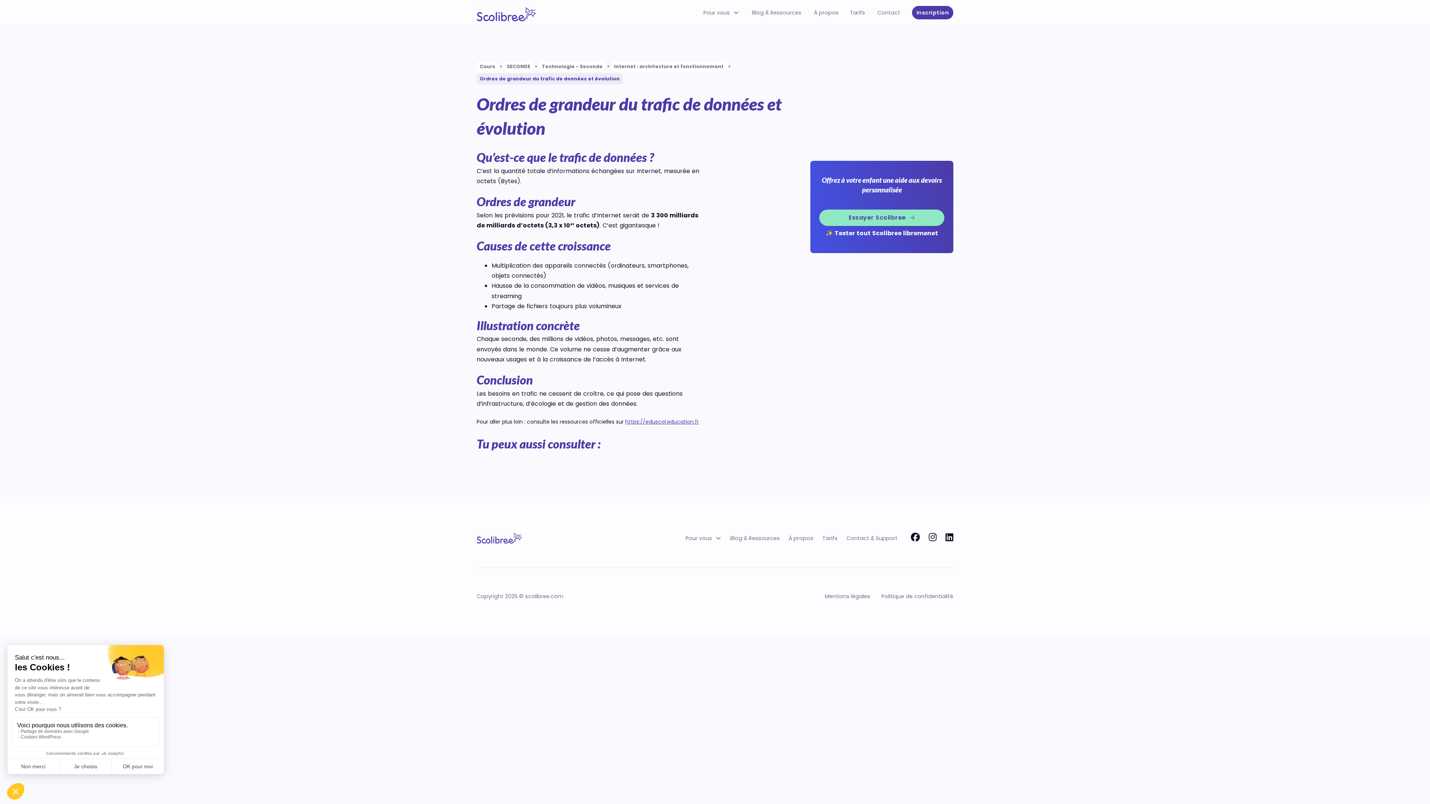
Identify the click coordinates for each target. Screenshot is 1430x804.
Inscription (932, 12)
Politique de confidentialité (917, 596)
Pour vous (716, 12)
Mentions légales (847, 596)
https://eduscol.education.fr (662, 421)
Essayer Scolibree (877, 217)
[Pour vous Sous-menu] (736, 12)
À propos (826, 12)
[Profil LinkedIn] (949, 538)
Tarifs (858, 12)
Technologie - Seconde (572, 66)
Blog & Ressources (776, 12)
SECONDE (518, 66)
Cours (487, 66)
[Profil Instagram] (933, 538)
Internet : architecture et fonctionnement (669, 66)
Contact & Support (871, 538)
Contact (888, 12)
